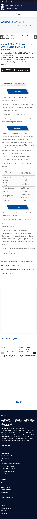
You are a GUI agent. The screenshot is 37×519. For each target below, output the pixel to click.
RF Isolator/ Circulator (8, 468)
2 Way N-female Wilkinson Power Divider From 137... (9, 356)
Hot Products (5, 434)
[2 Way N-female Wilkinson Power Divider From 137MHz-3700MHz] (9, 350)
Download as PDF (22, 70)
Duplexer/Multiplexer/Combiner (10, 463)
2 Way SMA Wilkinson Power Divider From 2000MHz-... (27, 356)
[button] (35, 37)
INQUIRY (18, 402)
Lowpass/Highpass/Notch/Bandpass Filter (14, 438)
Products (10, 25)
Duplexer (26, 436)
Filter (2, 461)
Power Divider (21, 25)
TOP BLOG (20, 434)
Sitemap (12, 434)
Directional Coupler (16, 436)
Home (3, 25)
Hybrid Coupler (5, 458)
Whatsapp (7, 70)
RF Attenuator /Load (7, 466)
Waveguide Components (8, 471)
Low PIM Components (8, 474)
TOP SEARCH (29, 434)
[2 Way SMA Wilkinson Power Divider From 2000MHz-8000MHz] (27, 350)
